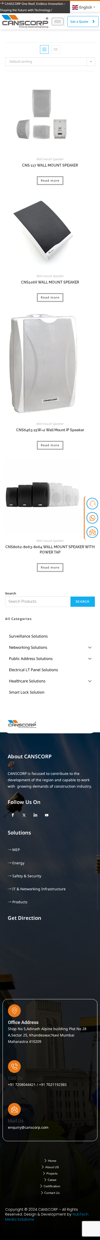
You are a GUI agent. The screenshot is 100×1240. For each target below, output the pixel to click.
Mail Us (16, 1121)
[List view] (55, 49)
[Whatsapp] (92, 517)
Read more (50, 180)
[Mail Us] (14, 1109)
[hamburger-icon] (57, 21)
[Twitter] (24, 815)
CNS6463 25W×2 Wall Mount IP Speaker (50, 430)
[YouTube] (47, 815)
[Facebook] (13, 815)
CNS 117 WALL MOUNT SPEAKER (50, 165)
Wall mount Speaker (50, 159)
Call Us (15, 1078)
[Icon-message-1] (92, 532)
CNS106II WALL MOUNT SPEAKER (50, 282)
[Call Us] (14, 1066)
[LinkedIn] (35, 815)
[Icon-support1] (92, 503)
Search (10, 593)
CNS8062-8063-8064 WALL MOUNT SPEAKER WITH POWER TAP (50, 549)
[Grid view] (44, 49)
